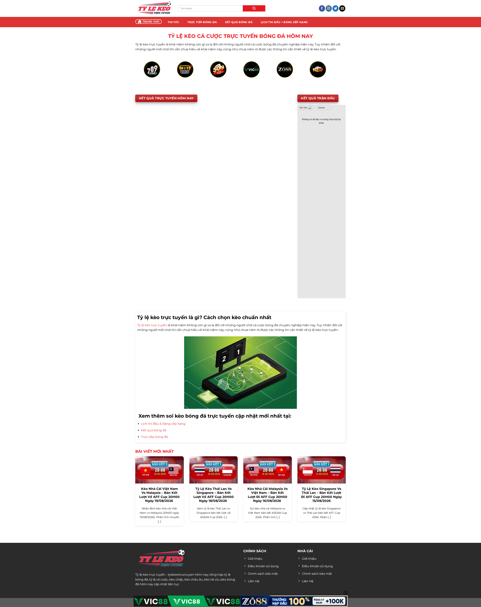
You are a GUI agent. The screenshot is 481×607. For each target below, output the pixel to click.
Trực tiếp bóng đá (154, 437)
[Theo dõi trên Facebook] (322, 8)
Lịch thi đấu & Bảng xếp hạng (163, 424)
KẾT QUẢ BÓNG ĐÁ (239, 22)
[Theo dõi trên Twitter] (335, 8)
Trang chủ (151, 21)
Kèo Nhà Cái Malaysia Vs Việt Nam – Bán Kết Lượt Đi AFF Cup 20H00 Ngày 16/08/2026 (267, 495)
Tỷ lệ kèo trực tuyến (152, 325)
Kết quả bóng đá (153, 430)
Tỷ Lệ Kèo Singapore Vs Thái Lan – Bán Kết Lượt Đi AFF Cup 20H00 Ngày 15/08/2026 (321, 495)
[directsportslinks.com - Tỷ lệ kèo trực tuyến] (154, 8)
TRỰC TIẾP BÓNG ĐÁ (202, 22)
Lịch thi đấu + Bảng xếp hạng (284, 22)
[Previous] (149, 73)
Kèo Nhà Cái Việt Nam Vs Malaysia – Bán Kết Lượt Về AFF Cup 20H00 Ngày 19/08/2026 (159, 495)
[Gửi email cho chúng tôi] (342, 8)
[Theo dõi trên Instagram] (329, 8)
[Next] (331, 73)
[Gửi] (254, 8)
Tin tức (173, 22)
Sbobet (321, 107)
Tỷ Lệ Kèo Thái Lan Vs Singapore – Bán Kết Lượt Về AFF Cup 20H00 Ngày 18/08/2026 (213, 495)
